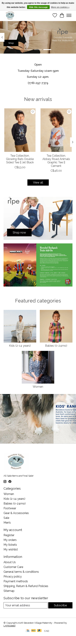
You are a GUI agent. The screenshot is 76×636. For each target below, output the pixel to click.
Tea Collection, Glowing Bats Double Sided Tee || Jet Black (20, 159)
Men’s (7, 522)
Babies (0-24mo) (56, 345)
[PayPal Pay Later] (39, 630)
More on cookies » (60, 7)
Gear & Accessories (16, 513)
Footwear (10, 508)
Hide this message (38, 7)
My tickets (10, 544)
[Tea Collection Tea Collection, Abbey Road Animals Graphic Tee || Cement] (56, 130)
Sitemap (9, 591)
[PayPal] (33, 630)
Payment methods (16, 581)
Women (38, 386)
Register (9, 535)
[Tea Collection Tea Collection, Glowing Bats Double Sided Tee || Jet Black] (20, 130)
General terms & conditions (21, 571)
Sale (6, 518)
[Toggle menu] (68, 15)
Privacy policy (13, 576)
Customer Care (13, 567)
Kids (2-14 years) (20, 345)
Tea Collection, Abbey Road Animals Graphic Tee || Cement (56, 161)
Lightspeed (9, 625)
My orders (10, 540)
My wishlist (11, 549)
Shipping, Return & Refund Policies (26, 586)
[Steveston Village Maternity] (10, 15)
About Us (10, 562)
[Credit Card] (28, 630)
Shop (11, 42)
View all (38, 182)
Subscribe (60, 605)
